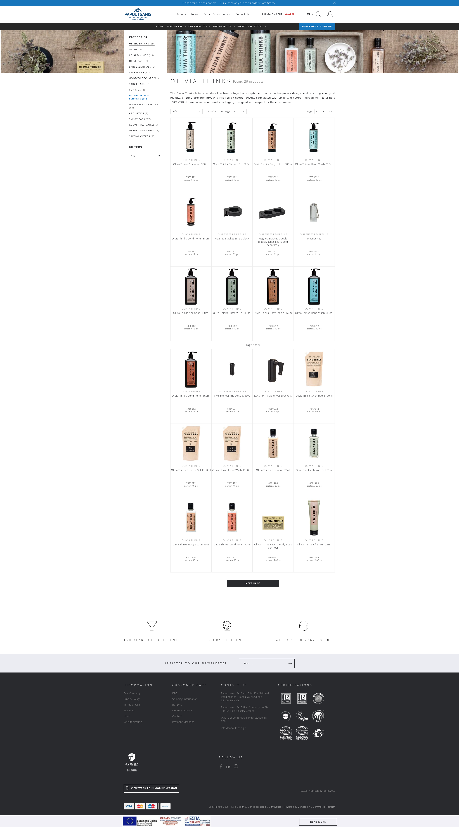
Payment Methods (183, 722)
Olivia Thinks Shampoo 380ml (191, 164)
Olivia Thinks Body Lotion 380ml (273, 164)
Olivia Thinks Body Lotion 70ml (191, 544)
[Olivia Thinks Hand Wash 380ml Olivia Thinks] (314, 137)
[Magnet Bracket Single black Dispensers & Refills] (232, 212)
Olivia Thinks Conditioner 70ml (232, 544)
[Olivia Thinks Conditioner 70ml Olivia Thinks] (232, 518)
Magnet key (314, 238)
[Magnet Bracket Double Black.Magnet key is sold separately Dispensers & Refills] (273, 212)
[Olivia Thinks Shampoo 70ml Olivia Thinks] (273, 443)
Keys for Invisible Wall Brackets (273, 395)
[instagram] (236, 766)
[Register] (290, 663)
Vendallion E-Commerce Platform (316, 806)
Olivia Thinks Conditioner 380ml (191, 238)
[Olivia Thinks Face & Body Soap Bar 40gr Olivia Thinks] (273, 518)
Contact (177, 716)
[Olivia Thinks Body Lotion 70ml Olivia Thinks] (191, 518)
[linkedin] (228, 766)
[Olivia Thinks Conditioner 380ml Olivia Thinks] (191, 212)
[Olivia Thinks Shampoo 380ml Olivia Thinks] (191, 137)
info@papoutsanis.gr (233, 728)
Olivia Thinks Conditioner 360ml (191, 395)
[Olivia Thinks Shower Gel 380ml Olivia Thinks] (232, 137)
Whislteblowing (133, 722)
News (127, 716)
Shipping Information (184, 699)
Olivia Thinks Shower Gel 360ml (232, 313)
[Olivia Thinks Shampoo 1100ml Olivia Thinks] (314, 369)
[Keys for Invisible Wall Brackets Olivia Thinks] (273, 369)
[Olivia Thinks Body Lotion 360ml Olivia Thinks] (273, 286)
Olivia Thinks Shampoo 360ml (191, 313)
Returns (177, 704)
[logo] (138, 14)
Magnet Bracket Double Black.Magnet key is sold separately (273, 242)
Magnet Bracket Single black (232, 238)
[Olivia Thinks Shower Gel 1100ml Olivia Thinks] (191, 443)
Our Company (132, 693)
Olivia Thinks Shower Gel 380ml (232, 164)
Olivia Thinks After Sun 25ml (314, 544)
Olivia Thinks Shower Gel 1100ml (191, 470)
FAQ (174, 693)
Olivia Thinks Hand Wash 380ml (314, 164)
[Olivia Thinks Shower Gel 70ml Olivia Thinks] (314, 443)
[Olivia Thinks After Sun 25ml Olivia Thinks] (314, 518)
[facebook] (221, 766)
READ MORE (318, 821)
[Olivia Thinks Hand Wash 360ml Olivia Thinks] (314, 286)
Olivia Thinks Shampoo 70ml (273, 470)
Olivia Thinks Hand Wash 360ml (314, 313)
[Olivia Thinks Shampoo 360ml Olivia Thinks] (191, 286)
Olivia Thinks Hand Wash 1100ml (232, 470)
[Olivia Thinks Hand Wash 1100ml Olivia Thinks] (232, 443)
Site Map (129, 710)
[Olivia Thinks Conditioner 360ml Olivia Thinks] (191, 369)
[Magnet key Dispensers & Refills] (314, 212)
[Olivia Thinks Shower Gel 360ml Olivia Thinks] (232, 286)
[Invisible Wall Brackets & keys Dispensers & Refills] (232, 369)
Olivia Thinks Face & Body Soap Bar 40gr (273, 546)
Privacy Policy (132, 699)
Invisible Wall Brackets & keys (232, 395)
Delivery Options (182, 710)
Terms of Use (132, 704)
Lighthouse (275, 806)
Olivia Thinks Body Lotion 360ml (273, 313)
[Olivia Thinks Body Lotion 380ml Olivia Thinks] (273, 137)
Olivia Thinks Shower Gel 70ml (314, 470)
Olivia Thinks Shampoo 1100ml (314, 395)
